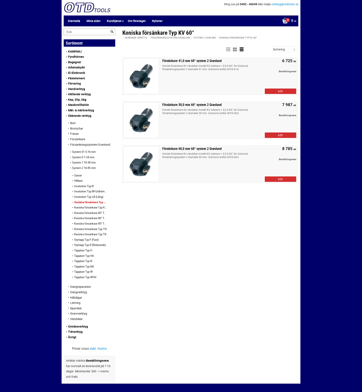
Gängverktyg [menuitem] (78, 292)
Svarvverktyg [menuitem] (78, 313)
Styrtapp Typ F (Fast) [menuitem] (86, 240)
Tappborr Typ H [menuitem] (83, 250)
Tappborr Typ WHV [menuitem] (85, 277)
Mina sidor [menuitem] (94, 21)
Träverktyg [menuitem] (75, 332)
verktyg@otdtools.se (284, 4)
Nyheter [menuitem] (157, 21)
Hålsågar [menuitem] (76, 297)
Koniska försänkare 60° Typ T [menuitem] (90, 213)
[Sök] (112, 32)
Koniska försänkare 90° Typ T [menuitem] (90, 223)
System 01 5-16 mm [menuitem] (84, 152)
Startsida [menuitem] (74, 21)
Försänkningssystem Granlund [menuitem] (90, 145)
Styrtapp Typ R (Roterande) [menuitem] (90, 245)
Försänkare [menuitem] (77, 139)
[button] (228, 49)
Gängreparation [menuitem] (80, 287)
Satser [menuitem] (78, 175)
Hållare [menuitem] (78, 181)
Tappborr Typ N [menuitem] (83, 261)
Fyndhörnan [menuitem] (76, 57)
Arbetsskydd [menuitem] (76, 67)
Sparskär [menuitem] (76, 308)
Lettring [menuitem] (75, 303)
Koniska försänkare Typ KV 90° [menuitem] (90, 207)
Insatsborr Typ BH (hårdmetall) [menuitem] (90, 191)
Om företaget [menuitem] (137, 21)
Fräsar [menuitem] (74, 134)
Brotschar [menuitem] (76, 128)
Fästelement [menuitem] (76, 78)
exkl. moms (98, 348)
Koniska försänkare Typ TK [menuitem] (90, 234)
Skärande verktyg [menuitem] (79, 116)
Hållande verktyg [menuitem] (79, 94)
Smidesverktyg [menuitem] (78, 326)
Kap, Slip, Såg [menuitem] (77, 100)
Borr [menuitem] (73, 123)
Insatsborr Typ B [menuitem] (84, 186)
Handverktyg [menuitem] (76, 89)
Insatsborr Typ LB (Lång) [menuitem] (88, 197)
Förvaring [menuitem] (74, 83)
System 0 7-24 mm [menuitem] (83, 157)
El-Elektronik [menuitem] (76, 73)
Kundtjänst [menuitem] (114, 21)
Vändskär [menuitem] (76, 319)
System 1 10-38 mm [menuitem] (84, 162)
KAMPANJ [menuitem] (75, 51)
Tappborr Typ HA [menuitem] (84, 256)
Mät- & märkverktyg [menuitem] (81, 110)
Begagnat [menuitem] (74, 62)
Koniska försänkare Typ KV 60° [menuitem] (90, 202)
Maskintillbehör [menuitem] (78, 105)
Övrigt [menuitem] (72, 337)
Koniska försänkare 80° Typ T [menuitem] (90, 218)
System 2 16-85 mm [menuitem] (84, 168)
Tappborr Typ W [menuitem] (83, 272)
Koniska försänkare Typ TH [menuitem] (90, 229)
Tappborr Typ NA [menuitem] (84, 266)
